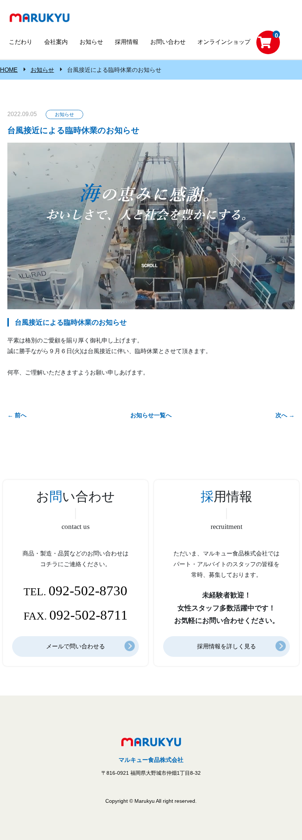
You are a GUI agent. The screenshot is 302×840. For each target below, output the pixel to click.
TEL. (75, 590)
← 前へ (17, 415)
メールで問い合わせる (75, 646)
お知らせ (42, 70)
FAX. (76, 615)
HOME (9, 70)
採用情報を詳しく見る (226, 646)
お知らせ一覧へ (151, 415)
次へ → (285, 415)
